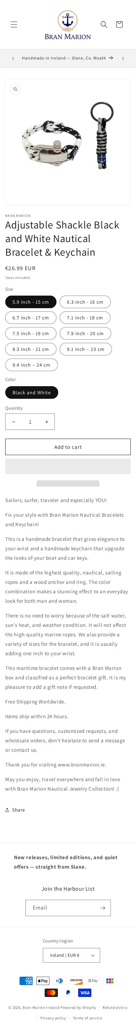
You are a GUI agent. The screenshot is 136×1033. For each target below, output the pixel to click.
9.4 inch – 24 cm (32, 365)
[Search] (104, 24)
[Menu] (14, 24)
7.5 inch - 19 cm (31, 333)
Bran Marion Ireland (41, 1007)
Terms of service (87, 1018)
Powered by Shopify (78, 1007)
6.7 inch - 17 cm (31, 317)
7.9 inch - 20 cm (85, 333)
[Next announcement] (123, 58)
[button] (68, 467)
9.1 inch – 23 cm (86, 349)
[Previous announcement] (13, 58)
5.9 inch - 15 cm (31, 302)
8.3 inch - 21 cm (31, 349)
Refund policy (115, 1007)
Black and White (32, 392)
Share (18, 810)
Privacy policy (53, 1018)
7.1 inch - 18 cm (85, 317)
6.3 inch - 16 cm (85, 302)
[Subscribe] (103, 908)
